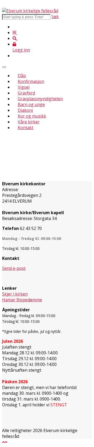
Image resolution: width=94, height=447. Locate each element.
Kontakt (25, 127)
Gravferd (26, 93)
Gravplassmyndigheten (40, 99)
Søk (55, 16)
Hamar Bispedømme (22, 300)
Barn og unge (31, 104)
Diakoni (25, 110)
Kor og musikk (32, 116)
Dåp (22, 75)
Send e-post (14, 268)
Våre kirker (29, 122)
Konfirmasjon (31, 81)
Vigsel (24, 87)
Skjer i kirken (15, 294)
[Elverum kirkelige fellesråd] (30, 11)
